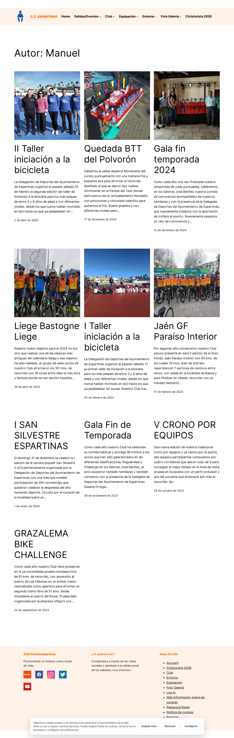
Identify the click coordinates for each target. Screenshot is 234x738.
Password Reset (178, 707)
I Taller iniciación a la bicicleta (112, 337)
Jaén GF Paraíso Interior (185, 331)
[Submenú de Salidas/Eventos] (100, 16)
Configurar (191, 726)
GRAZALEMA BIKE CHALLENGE (41, 544)
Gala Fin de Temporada (107, 430)
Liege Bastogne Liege (46, 331)
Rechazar (170, 726)
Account (173, 663)
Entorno (172, 677)
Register (172, 717)
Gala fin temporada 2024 (176, 159)
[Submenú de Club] (114, 16)
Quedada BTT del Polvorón (113, 153)
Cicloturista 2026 (179, 668)
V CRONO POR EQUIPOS (185, 430)
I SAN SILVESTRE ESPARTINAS (41, 435)
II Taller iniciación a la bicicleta (42, 159)
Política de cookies (180, 712)
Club (170, 672)
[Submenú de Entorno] (156, 16)
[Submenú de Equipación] (137, 16)
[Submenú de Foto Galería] (181, 16)
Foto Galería (175, 687)
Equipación (174, 682)
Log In (171, 692)
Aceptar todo (149, 726)
